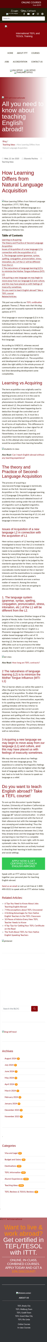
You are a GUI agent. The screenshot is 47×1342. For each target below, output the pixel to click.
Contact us (37, 62)
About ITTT (22, 53)
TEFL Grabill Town (24, 1313)
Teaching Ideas (9, 145)
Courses (35, 53)
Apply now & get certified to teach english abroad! (23, 864)
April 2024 (11, 1084)
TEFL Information (15, 1172)
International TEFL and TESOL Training (28, 35)
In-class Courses (23, 1328)
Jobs (7, 62)
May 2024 (10, 1078)
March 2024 (11, 1091)
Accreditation (20, 62)
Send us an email (9, 886)
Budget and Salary (15, 1160)
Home (10, 53)
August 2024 (12, 1058)
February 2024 (12, 1097)
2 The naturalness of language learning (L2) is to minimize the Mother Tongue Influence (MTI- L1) (23, 271)
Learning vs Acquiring (11, 240)
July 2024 (10, 1065)
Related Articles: (9, 297)
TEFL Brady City (23, 1306)
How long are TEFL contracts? (26, 663)
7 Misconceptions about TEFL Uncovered (23, 910)
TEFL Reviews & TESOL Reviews (21, 1192)
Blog (5, 141)
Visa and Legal (13, 1153)
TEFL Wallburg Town (24, 1309)
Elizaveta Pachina (31, 159)
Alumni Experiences (16, 1179)
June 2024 (11, 1071)
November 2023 (13, 1116)
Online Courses (31, 2)
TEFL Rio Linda (24, 1320)
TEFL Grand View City (24, 1316)
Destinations (12, 1166)
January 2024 (12, 1104)
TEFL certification (34, 302)
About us (24, 1298)
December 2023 (13, 1110)
